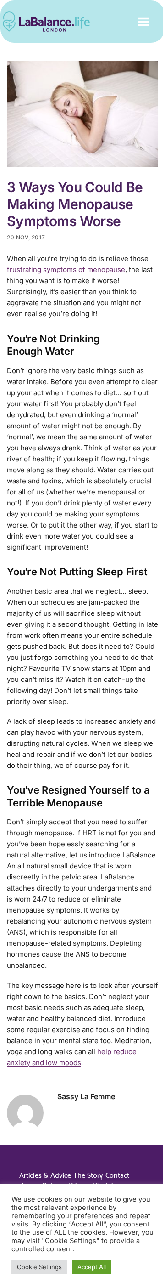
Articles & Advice (45, 1175)
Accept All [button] (91, 1267)
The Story (88, 1175)
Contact (117, 1175)
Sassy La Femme (86, 1096)
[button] (143, 21)
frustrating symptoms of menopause (66, 269)
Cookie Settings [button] (39, 1267)
